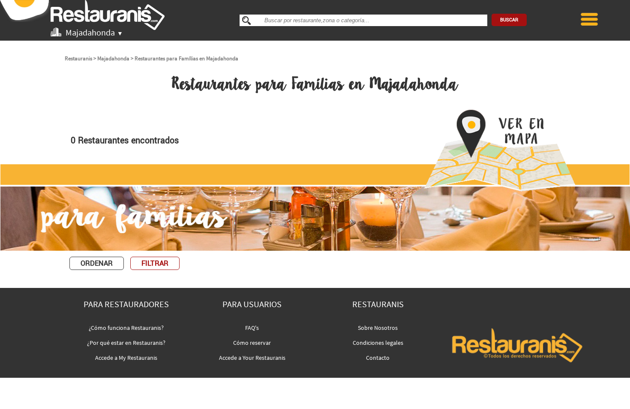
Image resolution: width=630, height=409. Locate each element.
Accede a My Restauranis (126, 358)
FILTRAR (154, 263)
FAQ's (252, 328)
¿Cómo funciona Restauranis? (126, 328)
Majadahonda (113, 58)
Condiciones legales (378, 343)
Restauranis (78, 58)
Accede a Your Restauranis (252, 358)
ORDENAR (97, 263)
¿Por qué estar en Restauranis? (126, 343)
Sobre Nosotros (378, 328)
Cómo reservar (252, 343)
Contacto (378, 358)
